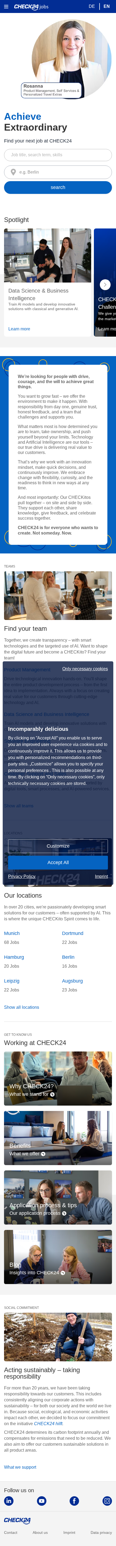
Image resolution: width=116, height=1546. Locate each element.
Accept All (58, 862)
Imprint (101, 876)
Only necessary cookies (85, 669)
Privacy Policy (21, 876)
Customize (58, 846)
